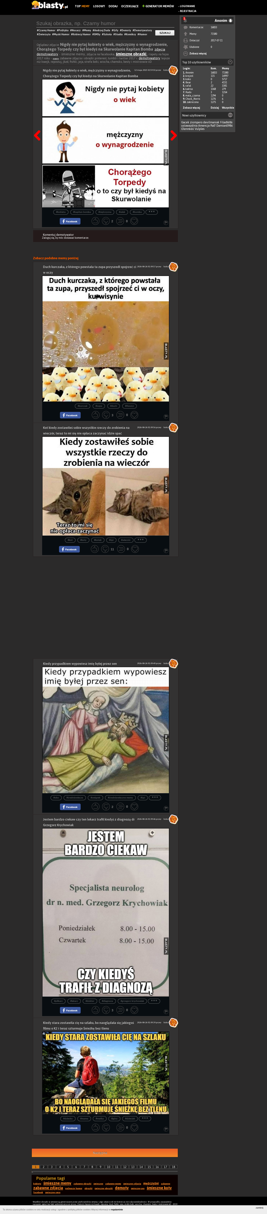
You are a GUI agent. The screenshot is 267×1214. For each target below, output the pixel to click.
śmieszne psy (138, 1188)
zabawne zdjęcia (48, 1187)
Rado (188, 92)
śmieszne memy (57, 1183)
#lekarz (74, 1001)
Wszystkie (228, 107)
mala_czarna (192, 95)
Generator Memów (159, 6)
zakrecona (193, 102)
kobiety (37, 1184)
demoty (122, 1187)
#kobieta (61, 212)
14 (141, 1167)
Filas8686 (226, 122)
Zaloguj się (48, 237)
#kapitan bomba (82, 212)
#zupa (99, 406)
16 (157, 1167)
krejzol (189, 75)
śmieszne (98, 1184)
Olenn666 (187, 128)
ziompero (196, 122)
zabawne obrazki (82, 1184)
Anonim (189, 72)
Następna (172, 126)
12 (125, 1167)
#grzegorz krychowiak (132, 1001)
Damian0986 (224, 125)
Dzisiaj (215, 107)
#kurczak (82, 406)
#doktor (90, 1001)
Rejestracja (188, 11)
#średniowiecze (74, 797)
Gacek (185, 122)
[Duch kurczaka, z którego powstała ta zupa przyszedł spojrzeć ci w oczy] (105, 339)
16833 (214, 27)
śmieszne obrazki (131, 53)
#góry (114, 1118)
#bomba (137, 212)
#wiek (122, 212)
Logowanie (187, 6)
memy (56, 58)
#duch (113, 406)
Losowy (99, 6)
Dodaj (113, 6)
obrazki (88, 1188)
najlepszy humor (73, 1188)
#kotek (98, 540)
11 (116, 1167)
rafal (188, 85)
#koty (83, 540)
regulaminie (117, 1209)
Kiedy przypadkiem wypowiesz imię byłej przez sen (80, 663)
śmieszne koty (159, 1187)
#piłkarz (58, 1001)
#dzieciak (130, 1118)
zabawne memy (113, 1184)
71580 (214, 33)
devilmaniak (211, 122)
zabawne (165, 1184)
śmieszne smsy (52, 1192)
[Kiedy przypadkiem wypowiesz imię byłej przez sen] (105, 730)
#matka (100, 1118)
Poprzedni (38, 126)
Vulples (200, 128)
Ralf (213, 125)
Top (82, 6)
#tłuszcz (129, 406)
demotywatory (149, 58)
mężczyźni (151, 1183)
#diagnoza (107, 1001)
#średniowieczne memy (120, 797)
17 (165, 1167)
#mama (84, 1118)
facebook (38, 1192)
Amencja (204, 125)
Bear (188, 82)
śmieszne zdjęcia (132, 1184)
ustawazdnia (189, 125)
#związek (95, 797)
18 (173, 1167)
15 (149, 1167)
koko (188, 79)
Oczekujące (130, 6)
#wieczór (126, 540)
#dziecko (68, 1118)
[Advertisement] (105, 582)
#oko (56, 797)
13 (133, 1167)
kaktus (189, 89)
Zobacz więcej (198, 53)
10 (108, 1167)
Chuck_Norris (192, 98)
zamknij (259, 1208)
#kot (70, 540)
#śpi (111, 540)
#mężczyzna (104, 212)
